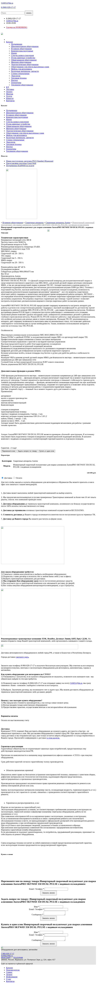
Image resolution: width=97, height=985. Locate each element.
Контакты (10, 101)
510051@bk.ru (7, 3)
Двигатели (15, 76)
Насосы (14, 80)
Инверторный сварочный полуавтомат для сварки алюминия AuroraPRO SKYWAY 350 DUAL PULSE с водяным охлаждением (47, 224)
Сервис (9, 972)
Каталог (9, 42)
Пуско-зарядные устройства (23, 58)
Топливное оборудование (22, 85)
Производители (13, 970)
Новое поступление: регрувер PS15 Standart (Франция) (29, 161)
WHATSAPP (6, 958)
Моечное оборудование (21, 62)
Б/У (7, 87)
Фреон (14, 53)
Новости (10, 98)
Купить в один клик (46, 451)
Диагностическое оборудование (25, 64)
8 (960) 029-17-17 (8, 7)
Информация (11, 977)
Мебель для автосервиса (21, 69)
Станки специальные (20, 73)
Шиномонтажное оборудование (25, 46)
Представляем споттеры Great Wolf (21, 163)
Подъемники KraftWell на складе (20, 166)
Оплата (9, 92)
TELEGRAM (18, 958)
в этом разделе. (53, 738)
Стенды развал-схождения (22, 55)
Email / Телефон (36, 889)
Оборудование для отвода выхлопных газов (30, 67)
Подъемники (16, 44)
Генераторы (16, 83)
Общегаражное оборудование (24, 60)
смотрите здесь (22, 657)
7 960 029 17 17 (7, 954)
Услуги (9, 96)
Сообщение (37, 915)
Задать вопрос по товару (27, 451)
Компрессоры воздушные (22, 51)
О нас (8, 979)
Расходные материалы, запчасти (25, 71)
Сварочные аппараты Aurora (58, 223)
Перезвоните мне (8, 451)
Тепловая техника (19, 78)
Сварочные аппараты (34, 223)
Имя (36, 907)
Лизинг (9, 974)
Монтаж (9, 94)
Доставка (10, 89)
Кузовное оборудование (21, 49)
